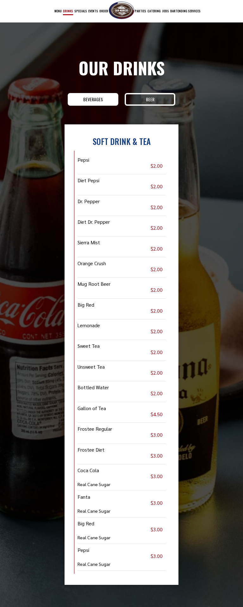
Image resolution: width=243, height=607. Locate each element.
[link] (121, 10)
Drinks (68, 11)
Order (103, 11)
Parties (140, 11)
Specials (80, 11)
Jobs (165, 11)
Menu (58, 11)
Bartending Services (185, 11)
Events (93, 11)
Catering (154, 11)
